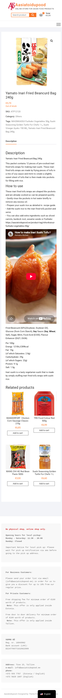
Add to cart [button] (18, 433)
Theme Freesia (35, 694)
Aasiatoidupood (30, 4)
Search (32, 15)
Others (18, 116)
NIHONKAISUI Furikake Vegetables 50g (30, 121)
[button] (51, 40)
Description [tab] (11, 141)
